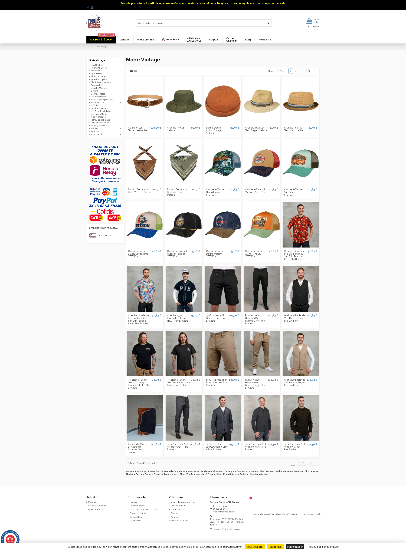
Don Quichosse (98, 94)
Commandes (177, 509)
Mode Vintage (97, 60)
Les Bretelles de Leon (101, 111)
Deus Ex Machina (99, 88)
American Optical (99, 79)
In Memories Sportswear (102, 99)
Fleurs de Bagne (98, 97)
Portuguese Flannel (100, 123)
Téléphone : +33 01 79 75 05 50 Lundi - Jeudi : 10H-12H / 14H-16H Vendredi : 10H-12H (228, 522)
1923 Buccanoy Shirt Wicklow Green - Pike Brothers (294, 447)
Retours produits (178, 506)
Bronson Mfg (97, 85)
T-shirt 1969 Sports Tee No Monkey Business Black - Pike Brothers (139, 384)
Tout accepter (255, 546)
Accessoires (96, 70)
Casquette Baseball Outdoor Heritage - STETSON (177, 254)
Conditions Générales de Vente (144, 509)
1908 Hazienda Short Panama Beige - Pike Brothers (216, 382)
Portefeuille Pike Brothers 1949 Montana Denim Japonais (136, 448)
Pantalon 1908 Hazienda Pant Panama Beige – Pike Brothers (255, 384)
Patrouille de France (100, 120)
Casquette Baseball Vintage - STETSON (255, 190)
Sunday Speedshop (100, 125)
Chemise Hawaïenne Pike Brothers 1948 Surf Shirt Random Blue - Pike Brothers (138, 319)
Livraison (134, 502)
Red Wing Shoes (99, 68)
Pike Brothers (97, 65)
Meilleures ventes (96, 509)
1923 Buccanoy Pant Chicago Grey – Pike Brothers (177, 447)
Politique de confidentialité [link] (323, 546)
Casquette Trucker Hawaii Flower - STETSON (215, 192)
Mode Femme (97, 102)
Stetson (94, 128)
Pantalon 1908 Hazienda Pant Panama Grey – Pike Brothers (255, 319)
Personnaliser (295, 546)
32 (309, 71)
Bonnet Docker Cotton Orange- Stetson (214, 130)
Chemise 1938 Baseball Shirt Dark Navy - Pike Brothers (177, 318)
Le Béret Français (99, 108)
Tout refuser (275, 546)
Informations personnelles (183, 502)
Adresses (175, 517)
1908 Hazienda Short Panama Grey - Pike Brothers (216, 318)
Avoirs (174, 513)
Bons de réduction (179, 520)
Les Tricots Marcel (99, 114)
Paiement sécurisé (138, 513)
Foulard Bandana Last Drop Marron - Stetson (139, 190)
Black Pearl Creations (101, 82)
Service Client (136, 517)
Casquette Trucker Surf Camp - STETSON (293, 192)
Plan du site (135, 520)
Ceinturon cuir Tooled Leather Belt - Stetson (138, 130)
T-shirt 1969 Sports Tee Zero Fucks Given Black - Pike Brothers (178, 382)
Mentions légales (137, 506)
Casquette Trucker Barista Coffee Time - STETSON (139, 254)
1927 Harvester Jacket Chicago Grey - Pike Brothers (217, 447)
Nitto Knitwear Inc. (99, 117)
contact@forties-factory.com (226, 529)
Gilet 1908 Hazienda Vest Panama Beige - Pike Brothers (294, 382)
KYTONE (95, 105)
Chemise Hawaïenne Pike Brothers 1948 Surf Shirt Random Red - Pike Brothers (294, 255)
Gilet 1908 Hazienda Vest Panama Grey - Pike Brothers (294, 318)
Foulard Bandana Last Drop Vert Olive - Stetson (178, 192)
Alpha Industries (98, 76)
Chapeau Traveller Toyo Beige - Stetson (256, 129)
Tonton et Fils (97, 134)
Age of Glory (96, 73)
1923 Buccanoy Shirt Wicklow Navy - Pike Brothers (255, 447)
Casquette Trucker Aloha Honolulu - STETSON (254, 254)
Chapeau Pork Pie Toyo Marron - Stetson (295, 129)
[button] (170, 39)
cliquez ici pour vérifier (311, 514)
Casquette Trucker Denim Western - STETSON (215, 254)
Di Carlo (94, 91)
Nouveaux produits (97, 506)
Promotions (93, 502)
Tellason (95, 131)
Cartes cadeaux (104, 235)
